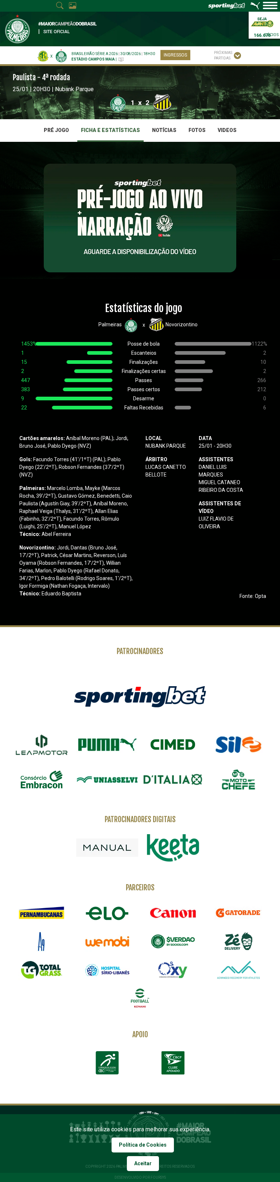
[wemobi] (107, 941)
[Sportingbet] (140, 696)
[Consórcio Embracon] (42, 779)
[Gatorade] (238, 913)
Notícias (164, 130)
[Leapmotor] (42, 745)
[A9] (41, 941)
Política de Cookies (143, 1145)
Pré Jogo (56, 130)
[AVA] (238, 969)
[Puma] (107, 745)
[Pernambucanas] (41, 913)
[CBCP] (173, 1062)
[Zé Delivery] (238, 941)
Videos (227, 130)
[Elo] (107, 913)
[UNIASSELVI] (107, 779)
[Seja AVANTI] (262, 22)
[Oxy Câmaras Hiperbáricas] (173, 969)
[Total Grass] (41, 969)
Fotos (197, 130)
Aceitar (143, 1163)
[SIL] (238, 745)
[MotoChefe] (238, 779)
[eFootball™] (140, 998)
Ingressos (175, 55)
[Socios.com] (173, 941)
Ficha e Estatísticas (110, 130)
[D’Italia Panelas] (173, 779)
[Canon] (173, 913)
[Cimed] (173, 744)
